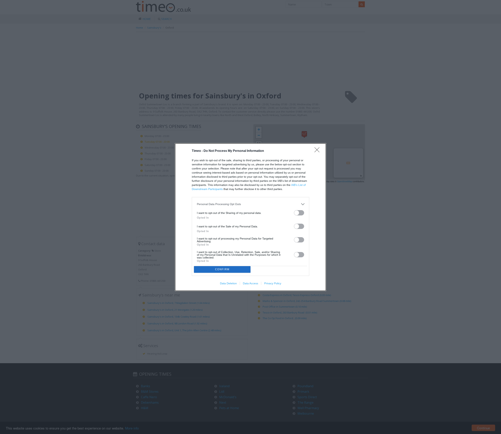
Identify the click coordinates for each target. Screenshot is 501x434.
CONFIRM (222, 269)
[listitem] (250, 204)
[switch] (299, 212)
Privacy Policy (272, 283)
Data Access (250, 283)
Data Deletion (228, 283)
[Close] (318, 151)
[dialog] (250, 217)
